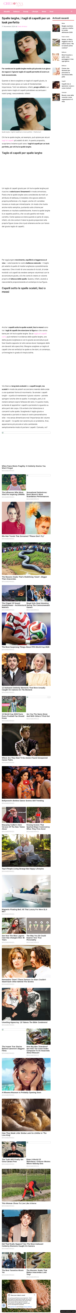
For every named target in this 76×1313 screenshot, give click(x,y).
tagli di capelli (8, 140)
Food (51, 11)
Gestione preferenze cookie (68, 1311)
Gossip (25, 11)
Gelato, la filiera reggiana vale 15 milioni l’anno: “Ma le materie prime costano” (68, 44)
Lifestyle (35, 11)
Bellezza (16, 11)
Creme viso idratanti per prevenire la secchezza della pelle (67, 73)
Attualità (7, 11)
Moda (44, 11)
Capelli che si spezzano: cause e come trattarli (68, 86)
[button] (71, 11)
